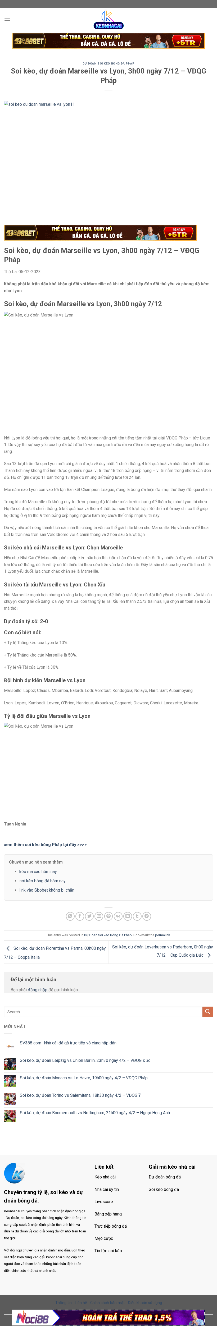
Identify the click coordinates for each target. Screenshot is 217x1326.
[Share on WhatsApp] (70, 916)
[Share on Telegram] (146, 916)
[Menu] (7, 20)
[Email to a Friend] (98, 916)
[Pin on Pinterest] (108, 916)
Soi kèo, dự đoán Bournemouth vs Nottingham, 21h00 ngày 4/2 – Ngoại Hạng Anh (95, 1112)
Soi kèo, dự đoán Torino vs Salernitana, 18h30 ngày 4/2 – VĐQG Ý (80, 1095)
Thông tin (63, 1303)
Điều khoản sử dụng (145, 1303)
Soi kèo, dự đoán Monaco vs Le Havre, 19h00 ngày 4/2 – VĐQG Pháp (84, 1077)
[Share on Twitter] (89, 916)
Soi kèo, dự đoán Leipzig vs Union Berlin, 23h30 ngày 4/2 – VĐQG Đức (85, 1060)
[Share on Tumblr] (137, 916)
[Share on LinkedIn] (127, 916)
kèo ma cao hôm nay (38, 871)
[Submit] (207, 1012)
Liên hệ (81, 1303)
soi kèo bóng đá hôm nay (42, 880)
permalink (162, 935)
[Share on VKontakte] (118, 916)
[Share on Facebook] (79, 916)
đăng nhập (37, 989)
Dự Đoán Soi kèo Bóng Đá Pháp (109, 63)
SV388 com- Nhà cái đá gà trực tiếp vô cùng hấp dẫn (68, 1042)
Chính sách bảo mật (107, 1303)
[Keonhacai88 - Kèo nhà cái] (108, 20)
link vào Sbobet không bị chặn (46, 890)
